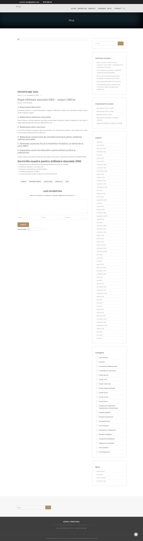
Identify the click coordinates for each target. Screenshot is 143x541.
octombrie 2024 (101, 168)
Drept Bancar (104, 375)
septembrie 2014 (102, 325)
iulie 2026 (99, 142)
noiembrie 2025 (101, 152)
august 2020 (100, 219)
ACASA (73, 8)
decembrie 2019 (102, 226)
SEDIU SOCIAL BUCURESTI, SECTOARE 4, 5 (109, 81)
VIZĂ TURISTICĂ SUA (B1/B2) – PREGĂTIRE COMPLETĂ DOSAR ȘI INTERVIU (109, 72)
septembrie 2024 (102, 171)
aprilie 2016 (100, 283)
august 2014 (100, 328)
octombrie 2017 (101, 271)
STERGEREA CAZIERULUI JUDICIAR (112, 123)
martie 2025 (100, 161)
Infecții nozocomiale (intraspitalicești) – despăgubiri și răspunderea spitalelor (109, 77)
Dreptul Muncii (104, 421)
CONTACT (118, 8)
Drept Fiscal (103, 392)
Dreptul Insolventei (106, 417)
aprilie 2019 (100, 238)
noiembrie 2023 (101, 181)
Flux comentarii (101, 478)
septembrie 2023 (102, 187)
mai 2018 (99, 261)
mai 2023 (99, 190)
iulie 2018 (99, 254)
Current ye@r (22, 229)
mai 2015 (99, 306)
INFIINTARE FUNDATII (35, 181)
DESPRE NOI (82, 8)
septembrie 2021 (102, 200)
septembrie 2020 (102, 216)
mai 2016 (99, 280)
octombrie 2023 (101, 184)
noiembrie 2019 (101, 229)
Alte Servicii (103, 357)
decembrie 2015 (102, 287)
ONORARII (102, 8)
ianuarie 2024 (101, 177)
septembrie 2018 (102, 251)
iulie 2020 (99, 222)
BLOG (109, 8)
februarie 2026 (101, 148)
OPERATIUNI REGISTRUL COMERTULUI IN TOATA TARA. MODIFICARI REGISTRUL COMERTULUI (108, 87)
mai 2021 (99, 203)
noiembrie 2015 (101, 290)
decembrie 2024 (102, 164)
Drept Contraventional (107, 388)
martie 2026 (100, 145)
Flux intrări (100, 474)
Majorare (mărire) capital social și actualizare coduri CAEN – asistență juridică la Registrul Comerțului (110, 65)
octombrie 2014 (101, 322)
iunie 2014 (100, 335)
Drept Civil (103, 379)
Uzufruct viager (109, 108)
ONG (67, 181)
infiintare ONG (48, 181)
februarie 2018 (101, 267)
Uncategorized (104, 452)
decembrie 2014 (102, 319)
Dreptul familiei (105, 412)
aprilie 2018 (100, 264)
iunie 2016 (100, 277)
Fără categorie (104, 425)
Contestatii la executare (107, 370)
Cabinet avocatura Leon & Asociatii (63, 538)
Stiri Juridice (103, 447)
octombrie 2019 (101, 232)
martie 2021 (100, 206)
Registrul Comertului (106, 443)
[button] (124, 8)
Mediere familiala (105, 434)
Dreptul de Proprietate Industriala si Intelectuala (108, 407)
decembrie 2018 (102, 248)
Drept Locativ (104, 397)
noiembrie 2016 (101, 274)
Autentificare (101, 471)
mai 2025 (99, 155)
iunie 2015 (100, 303)
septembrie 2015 (102, 293)
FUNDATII (23, 181)
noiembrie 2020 (101, 213)
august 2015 (100, 296)
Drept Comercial (105, 384)
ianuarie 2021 (101, 209)
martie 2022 (100, 197)
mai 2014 (99, 338)
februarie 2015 (101, 316)
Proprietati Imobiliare (107, 439)
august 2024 (100, 174)
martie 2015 (100, 312)
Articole (102, 362)
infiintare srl (59, 181)
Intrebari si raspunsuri (107, 430)
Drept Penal (103, 401)
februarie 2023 (101, 193)
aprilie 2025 (100, 158)
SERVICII (92, 8)
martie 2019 (100, 242)
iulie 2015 (99, 300)
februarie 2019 (101, 245)
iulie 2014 (99, 332)
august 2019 (100, 235)
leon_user (24, 95)
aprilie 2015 (100, 309)
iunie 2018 (100, 258)
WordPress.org (101, 481)
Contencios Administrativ (108, 366)
